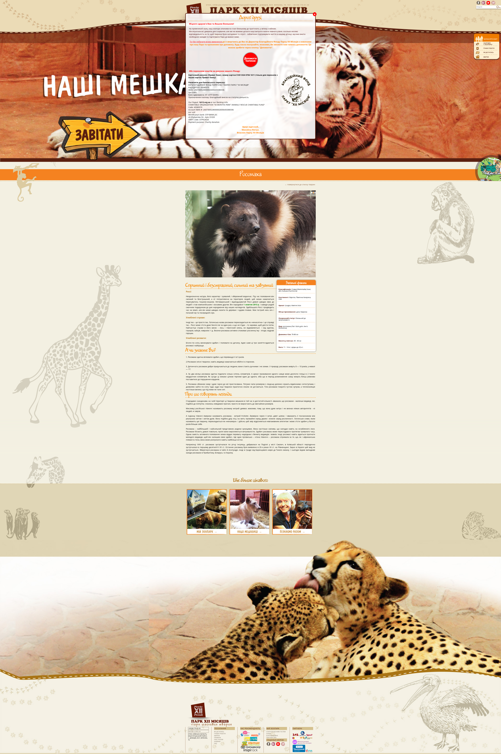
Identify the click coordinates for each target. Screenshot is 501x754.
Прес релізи (218, 739)
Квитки (217, 736)
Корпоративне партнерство (272, 736)
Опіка (268, 734)
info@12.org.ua (194, 731)
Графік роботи (220, 734)
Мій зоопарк (273, 728)
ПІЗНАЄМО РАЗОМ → (292, 532)
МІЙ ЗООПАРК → (207, 532)
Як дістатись (219, 732)
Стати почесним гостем (276, 732)
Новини (217, 741)
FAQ (215, 743)
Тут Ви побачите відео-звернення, (206, 41)
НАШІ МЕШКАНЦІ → (249, 532)
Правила (217, 737)
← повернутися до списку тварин (300, 184)
